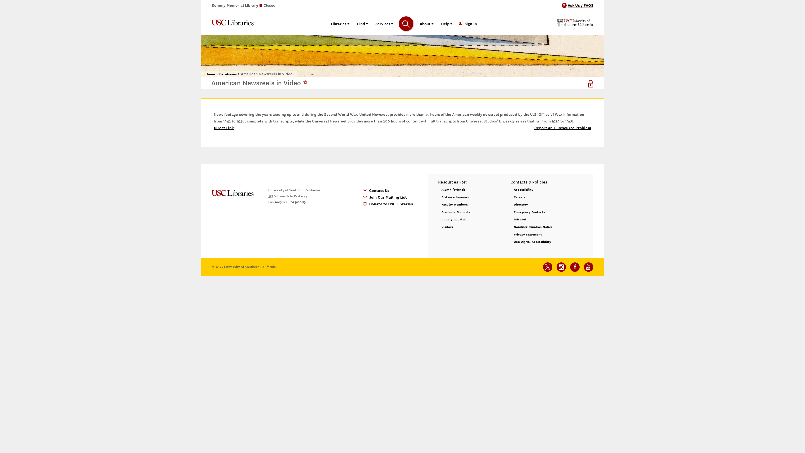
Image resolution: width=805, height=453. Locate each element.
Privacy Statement (528, 234)
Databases (228, 74)
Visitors (447, 227)
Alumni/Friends (453, 189)
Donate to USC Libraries (391, 204)
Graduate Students (455, 212)
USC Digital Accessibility (532, 241)
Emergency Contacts (529, 212)
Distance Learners (455, 197)
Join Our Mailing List (388, 197)
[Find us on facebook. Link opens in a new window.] (575, 267)
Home (210, 74)
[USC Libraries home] (233, 24)
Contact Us (379, 190)
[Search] (406, 23)
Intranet (520, 219)
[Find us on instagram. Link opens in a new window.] (561, 267)
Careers (519, 197)
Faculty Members (454, 204)
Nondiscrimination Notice (533, 227)
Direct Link (224, 128)
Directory (521, 204)
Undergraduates (453, 219)
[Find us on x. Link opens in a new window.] (547, 267)
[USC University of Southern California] (574, 25)
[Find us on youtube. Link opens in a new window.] (588, 267)
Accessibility (523, 189)
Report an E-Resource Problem (562, 128)
